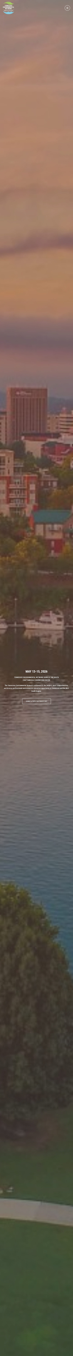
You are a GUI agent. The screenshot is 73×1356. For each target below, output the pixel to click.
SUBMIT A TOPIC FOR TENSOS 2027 (36, 701)
